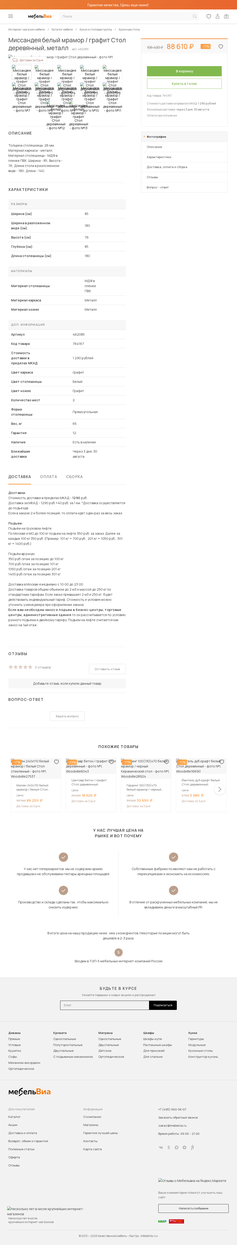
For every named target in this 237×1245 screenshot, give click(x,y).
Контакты (90, 1141)
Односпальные (64, 1039)
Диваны (14, 1033)
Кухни (192, 1033)
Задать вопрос (67, 716)
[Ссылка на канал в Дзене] (184, 1147)
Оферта (14, 1157)
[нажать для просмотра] (22, 72)
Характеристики (159, 157)
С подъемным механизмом (73, 1057)
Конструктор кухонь (203, 1057)
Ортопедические (21, 1069)
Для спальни (153, 1057)
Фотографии (156, 137)
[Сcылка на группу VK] (160, 1147)
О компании (92, 1117)
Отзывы (152, 177)
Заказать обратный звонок (178, 1117)
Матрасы (105, 1033)
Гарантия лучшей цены (100, 1133)
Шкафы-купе (152, 1039)
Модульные (197, 1045)
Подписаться (163, 1005)
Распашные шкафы (157, 1045)
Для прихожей (154, 1051)
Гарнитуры (196, 1039)
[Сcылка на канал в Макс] (176, 1147)
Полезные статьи (21, 1149)
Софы (12, 1057)
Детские (104, 1051)
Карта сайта (92, 1149)
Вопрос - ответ (158, 187)
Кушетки (14, 1051)
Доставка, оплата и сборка (167, 167)
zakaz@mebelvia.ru (172, 1125)
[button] (219, 789)
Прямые (14, 1039)
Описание (154, 147)
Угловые (14, 1045)
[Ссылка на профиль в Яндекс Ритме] (192, 1147)
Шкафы (148, 1033)
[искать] (194, 16)
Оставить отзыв (107, 669)
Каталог (14, 1117)
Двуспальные (63, 1051)
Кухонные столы (200, 1051)
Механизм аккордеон (24, 1063)
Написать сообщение (193, 1208)
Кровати (60, 1033)
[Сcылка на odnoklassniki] (168, 1147)
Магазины (90, 1125)
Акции (12, 1125)
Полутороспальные (67, 1045)
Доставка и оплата (22, 1133)
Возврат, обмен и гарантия (28, 1141)
